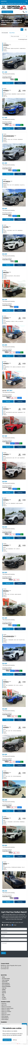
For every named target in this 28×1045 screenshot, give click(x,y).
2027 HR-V (4, 1005)
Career (3, 995)
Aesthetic (4, 989)
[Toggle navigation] (26, 12)
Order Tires (4, 988)
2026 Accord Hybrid (6, 1006)
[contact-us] (23, 11)
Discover (8, 83)
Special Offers (4, 981)
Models (3, 977)
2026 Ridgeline (5, 1017)
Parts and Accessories (6, 986)
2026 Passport (4, 1019)
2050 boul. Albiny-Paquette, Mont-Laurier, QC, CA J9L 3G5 (14, 3)
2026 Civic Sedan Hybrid (7, 1008)
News (3, 994)
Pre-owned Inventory (6, 978)
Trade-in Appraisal (5, 980)
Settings (15, 1039)
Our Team (4, 997)
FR (26, 1)
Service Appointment (7, 11)
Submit (3, 953)
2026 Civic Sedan (5, 1009)
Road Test (4, 992)
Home (3, 18)
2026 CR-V (4, 1013)
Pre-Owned (4, 32)
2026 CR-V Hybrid (5, 1014)
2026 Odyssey (4, 1016)
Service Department (6, 983)
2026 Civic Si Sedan (6, 1011)
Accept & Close (7, 1039)
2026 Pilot (3, 1003)
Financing (20, 83)
